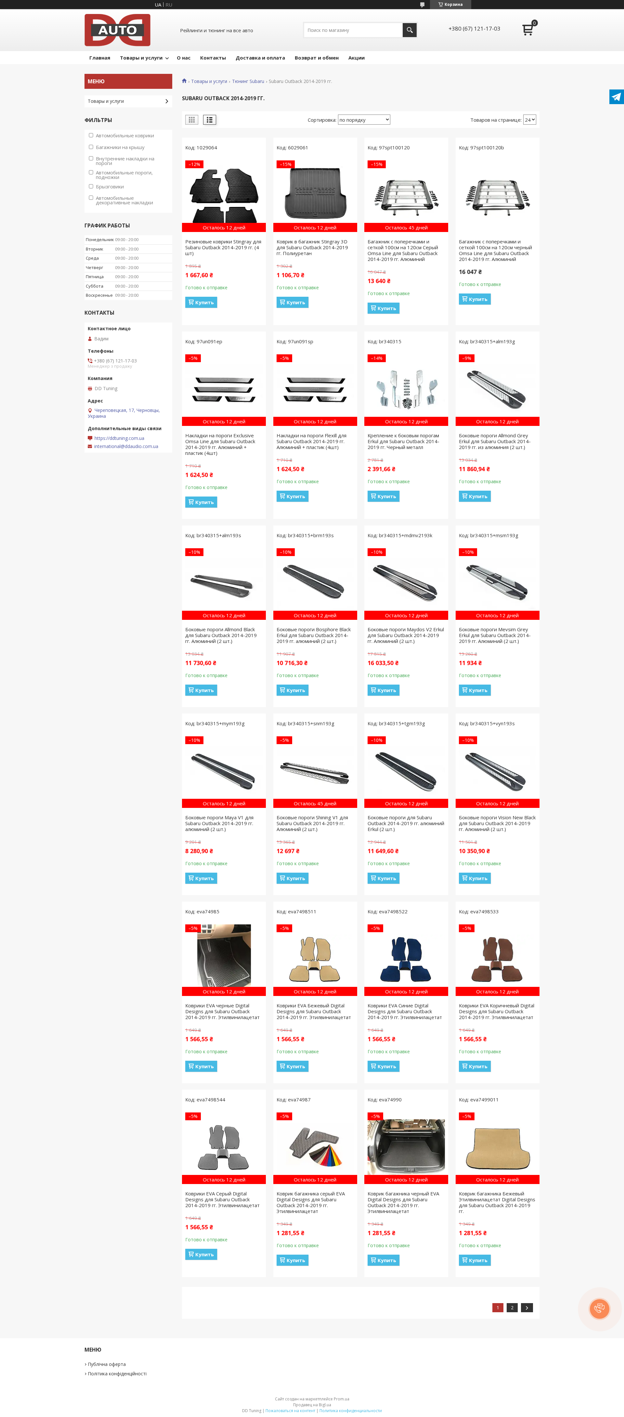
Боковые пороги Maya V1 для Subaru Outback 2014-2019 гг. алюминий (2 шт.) (219, 823)
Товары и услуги (141, 57)
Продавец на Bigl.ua (312, 1405)
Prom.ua (341, 1399)
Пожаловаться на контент (290, 1410)
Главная (99, 57)
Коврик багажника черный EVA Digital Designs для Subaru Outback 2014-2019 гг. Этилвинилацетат (403, 1202)
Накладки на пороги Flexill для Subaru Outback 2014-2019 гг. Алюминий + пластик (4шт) (311, 441)
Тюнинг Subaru (248, 81)
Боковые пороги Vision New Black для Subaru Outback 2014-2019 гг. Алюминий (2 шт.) (497, 823)
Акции (356, 57)
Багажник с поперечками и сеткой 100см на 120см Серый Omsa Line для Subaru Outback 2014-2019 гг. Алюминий (403, 250)
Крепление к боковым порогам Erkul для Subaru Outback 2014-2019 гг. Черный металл (403, 441)
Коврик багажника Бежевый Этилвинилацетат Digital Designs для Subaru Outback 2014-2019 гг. (497, 1202)
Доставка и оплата (260, 57)
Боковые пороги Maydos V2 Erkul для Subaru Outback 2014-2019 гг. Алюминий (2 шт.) (406, 635)
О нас (183, 57)
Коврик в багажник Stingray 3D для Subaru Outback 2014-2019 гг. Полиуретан (312, 247)
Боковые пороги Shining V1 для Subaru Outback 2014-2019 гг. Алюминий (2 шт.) (312, 823)
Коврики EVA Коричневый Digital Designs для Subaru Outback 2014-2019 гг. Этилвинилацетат (496, 1011)
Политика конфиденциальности (350, 1410)
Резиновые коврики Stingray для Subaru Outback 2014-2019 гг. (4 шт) (223, 247)
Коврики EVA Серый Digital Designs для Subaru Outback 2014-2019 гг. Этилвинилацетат (222, 1199)
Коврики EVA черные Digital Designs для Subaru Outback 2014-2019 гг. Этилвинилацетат (222, 1011)
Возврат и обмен (317, 57)
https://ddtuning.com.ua (119, 438)
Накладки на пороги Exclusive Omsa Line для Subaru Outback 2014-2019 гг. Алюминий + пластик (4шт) (220, 444)
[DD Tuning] (117, 30)
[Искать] (410, 30)
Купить (204, 302)
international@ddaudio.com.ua (126, 446)
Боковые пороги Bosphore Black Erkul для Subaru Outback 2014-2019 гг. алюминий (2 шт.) (314, 635)
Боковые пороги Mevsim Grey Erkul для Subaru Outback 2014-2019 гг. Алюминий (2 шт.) (495, 635)
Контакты (213, 57)
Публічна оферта (107, 1364)
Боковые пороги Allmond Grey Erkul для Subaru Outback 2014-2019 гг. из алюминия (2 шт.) (495, 441)
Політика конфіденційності (117, 1373)
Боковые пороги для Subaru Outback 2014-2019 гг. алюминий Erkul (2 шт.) (406, 823)
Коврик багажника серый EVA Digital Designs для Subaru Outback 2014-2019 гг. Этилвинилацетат (311, 1202)
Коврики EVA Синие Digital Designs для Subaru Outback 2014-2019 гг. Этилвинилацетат (405, 1011)
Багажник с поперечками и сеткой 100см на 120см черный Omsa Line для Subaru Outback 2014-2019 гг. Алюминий (495, 250)
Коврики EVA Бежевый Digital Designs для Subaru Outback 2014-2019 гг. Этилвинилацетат (314, 1011)
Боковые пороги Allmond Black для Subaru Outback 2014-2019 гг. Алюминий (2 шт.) (221, 635)
